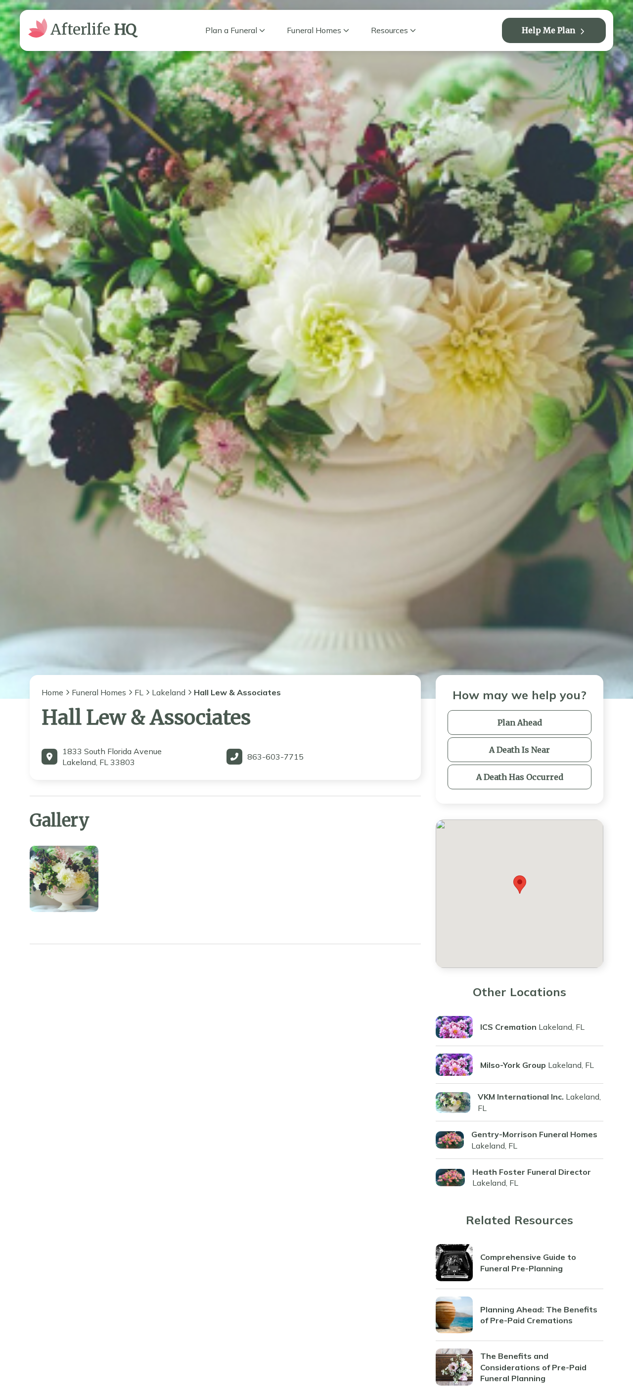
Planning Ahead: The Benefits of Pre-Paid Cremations (538, 1314)
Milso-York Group (513, 1065)
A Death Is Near (519, 750)
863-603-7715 (275, 757)
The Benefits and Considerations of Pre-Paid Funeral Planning (533, 1367)
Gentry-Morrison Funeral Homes (534, 1134)
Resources (389, 30)
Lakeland (168, 692)
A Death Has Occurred (519, 777)
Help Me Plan (548, 30)
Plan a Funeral (231, 30)
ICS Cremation (508, 1027)
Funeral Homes (314, 30)
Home (52, 692)
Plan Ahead (519, 722)
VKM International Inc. (521, 1097)
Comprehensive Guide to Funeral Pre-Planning (528, 1262)
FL (139, 692)
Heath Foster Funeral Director (531, 1172)
